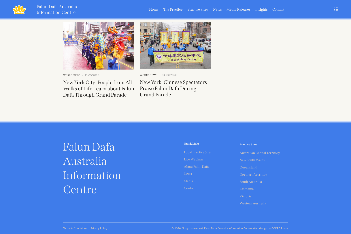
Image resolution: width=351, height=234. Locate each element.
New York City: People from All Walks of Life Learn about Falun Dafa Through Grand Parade (98, 88)
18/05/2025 (92, 75)
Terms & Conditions (75, 228)
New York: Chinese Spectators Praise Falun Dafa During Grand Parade (173, 88)
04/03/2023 (169, 75)
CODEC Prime (279, 228)
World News (71, 75)
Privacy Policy (99, 228)
